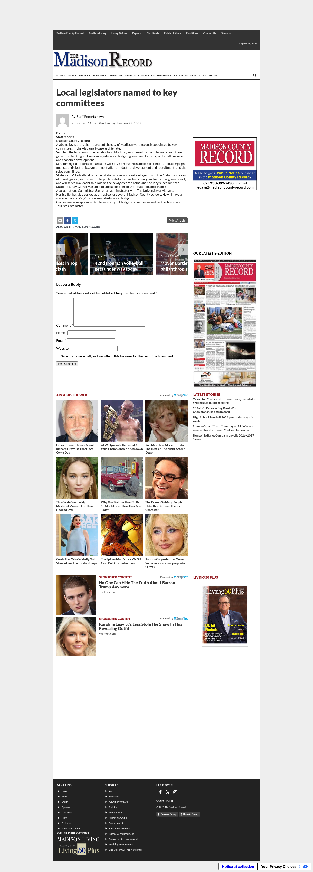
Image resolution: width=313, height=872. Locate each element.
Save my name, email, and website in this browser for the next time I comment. (117, 356)
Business (164, 75)
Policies (113, 807)
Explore (136, 33)
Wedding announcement (121, 844)
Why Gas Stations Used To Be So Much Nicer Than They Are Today (121, 505)
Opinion (115, 75)
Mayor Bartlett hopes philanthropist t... (182, 265)
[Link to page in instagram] (175, 792)
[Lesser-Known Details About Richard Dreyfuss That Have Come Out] (77, 421)
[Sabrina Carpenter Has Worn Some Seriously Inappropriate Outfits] (166, 535)
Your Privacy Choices (278, 866)
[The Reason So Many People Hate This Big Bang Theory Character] (166, 478)
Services (226, 33)
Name (61, 332)
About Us (113, 791)
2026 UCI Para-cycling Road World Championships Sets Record (216, 410)
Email (61, 340)
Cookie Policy (191, 814)
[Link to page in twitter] (75, 220)
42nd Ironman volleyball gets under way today (119, 265)
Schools (99, 75)
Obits (64, 817)
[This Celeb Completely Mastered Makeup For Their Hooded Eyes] (77, 478)
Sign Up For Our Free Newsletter (125, 849)
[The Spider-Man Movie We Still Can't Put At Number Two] (122, 535)
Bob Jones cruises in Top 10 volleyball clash (53, 265)
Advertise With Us (118, 801)
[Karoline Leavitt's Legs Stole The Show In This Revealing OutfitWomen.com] (76, 636)
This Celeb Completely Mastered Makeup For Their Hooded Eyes (74, 505)
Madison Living (97, 33)
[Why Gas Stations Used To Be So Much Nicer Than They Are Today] (122, 478)
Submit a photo (116, 823)
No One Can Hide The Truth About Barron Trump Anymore (137, 587)
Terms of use (115, 812)
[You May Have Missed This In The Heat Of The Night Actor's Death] (166, 421)
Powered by (167, 576)
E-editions (192, 33)
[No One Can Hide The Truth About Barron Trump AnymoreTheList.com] (76, 595)
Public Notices (172, 33)
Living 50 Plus (119, 33)
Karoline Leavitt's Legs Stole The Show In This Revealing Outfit (140, 628)
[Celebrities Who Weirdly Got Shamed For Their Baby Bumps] (77, 535)
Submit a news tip (118, 817)
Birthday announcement (121, 833)
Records (181, 75)
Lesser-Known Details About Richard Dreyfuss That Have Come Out (75, 448)
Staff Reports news (90, 116)
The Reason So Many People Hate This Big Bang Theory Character (163, 505)
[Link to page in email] (60, 220)
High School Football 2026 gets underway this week (223, 419)
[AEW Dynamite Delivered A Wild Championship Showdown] (122, 421)
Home (60, 75)
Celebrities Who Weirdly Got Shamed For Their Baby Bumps (76, 561)
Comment (64, 325)
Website (62, 348)
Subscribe (114, 796)
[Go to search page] (254, 75)
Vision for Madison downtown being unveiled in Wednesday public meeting (224, 400)
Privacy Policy (169, 814)
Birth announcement (119, 828)
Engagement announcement (123, 839)
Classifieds (153, 33)
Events (130, 75)
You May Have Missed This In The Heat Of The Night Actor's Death (165, 448)
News (72, 75)
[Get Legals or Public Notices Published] (225, 189)
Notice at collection (238, 866)
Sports (84, 75)
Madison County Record (70, 33)
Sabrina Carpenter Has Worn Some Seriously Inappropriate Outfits (165, 562)
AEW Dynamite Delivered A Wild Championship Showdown (122, 447)
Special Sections (204, 75)
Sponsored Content (71, 828)
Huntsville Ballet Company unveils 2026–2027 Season (223, 437)
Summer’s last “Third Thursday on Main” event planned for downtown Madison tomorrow (223, 428)
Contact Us (209, 33)
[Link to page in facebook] (67, 220)
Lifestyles (146, 75)
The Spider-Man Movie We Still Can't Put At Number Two (121, 561)
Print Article (177, 220)
